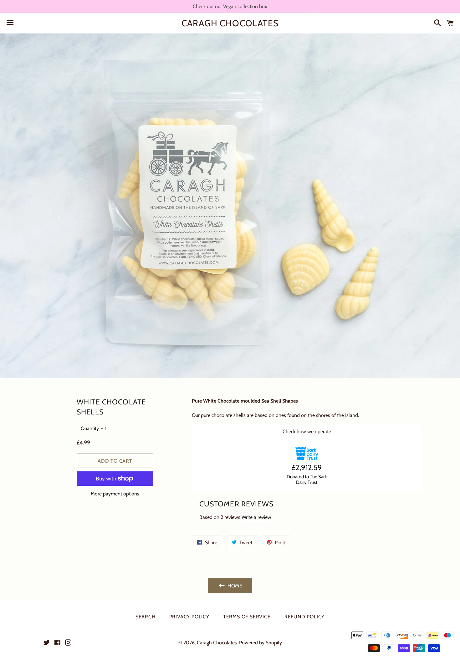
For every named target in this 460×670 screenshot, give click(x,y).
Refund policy (304, 617)
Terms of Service (247, 617)
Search (145, 617)
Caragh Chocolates (230, 23)
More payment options (115, 494)
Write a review (256, 517)
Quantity (90, 428)
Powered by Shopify (260, 643)
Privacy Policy (189, 617)
